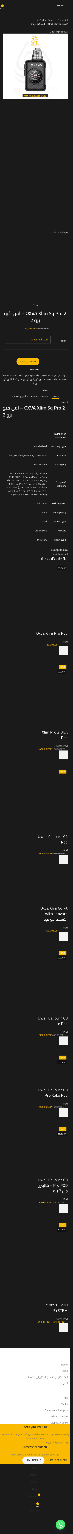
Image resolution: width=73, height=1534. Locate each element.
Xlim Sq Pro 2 (61, 379)
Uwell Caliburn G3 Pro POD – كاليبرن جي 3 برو (53, 1185)
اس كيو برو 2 (27, 379)
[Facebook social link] (40, 390)
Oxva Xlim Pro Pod (52, 633)
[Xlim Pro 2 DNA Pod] (51, 680)
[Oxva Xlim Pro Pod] (51, 581)
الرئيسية (64, 20)
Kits (66, 1397)
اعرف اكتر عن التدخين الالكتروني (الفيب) (48, 1377)
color (63, 341)
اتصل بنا (64, 1383)
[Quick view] (63, 659)
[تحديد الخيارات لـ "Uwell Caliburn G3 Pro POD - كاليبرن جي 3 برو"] (63, 1208)
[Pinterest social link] (32, 390)
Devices (52, 20)
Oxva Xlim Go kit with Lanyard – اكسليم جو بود (54, 913)
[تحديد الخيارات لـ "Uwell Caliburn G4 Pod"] (63, 859)
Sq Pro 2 (48, 379)
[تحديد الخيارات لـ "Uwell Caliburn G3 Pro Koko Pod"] (63, 1112)
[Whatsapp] (60, 1525)
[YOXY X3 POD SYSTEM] (51, 1237)
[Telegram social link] (23, 390)
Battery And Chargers (56, 1410)
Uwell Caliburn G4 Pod (53, 839)
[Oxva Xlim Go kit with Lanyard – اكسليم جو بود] (51, 889)
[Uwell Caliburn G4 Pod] (51, 784)
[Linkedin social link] (28, 390)
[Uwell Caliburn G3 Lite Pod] (51, 966)
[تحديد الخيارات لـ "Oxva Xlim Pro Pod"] (63, 650)
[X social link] (36, 390)
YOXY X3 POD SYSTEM (57, 1307)
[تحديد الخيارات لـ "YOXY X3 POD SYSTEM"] (63, 1327)
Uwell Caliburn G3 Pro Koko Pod (53, 1092)
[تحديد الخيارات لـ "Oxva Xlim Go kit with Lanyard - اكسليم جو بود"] (63, 936)
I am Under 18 (33, 1460)
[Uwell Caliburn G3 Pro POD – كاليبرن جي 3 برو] (51, 1142)
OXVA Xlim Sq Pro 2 (13, 375)
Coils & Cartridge (59, 1416)
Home (64, 1364)
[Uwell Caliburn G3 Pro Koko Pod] (51, 1070)
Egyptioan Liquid (59, 1422)
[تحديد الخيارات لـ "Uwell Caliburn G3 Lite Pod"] (63, 1040)
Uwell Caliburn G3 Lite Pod (53, 1020)
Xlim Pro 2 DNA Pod (55, 734)
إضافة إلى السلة (28, 361)
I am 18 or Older (58, 1460)
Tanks (64, 1404)
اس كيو (39, 379)
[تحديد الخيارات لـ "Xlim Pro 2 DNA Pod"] (63, 754)
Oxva (35, 305)
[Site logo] (35, 5)
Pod (42, 20)
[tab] (55, 396)
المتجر (65, 1371)
